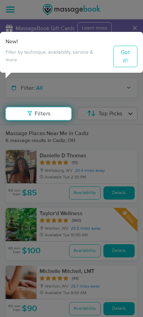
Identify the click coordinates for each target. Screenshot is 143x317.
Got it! (125, 56)
